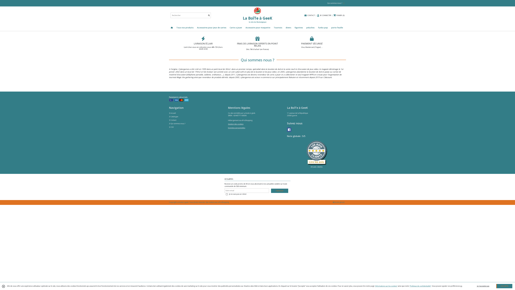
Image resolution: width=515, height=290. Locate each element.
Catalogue (174, 116)
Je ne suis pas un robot (237, 194)
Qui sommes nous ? (177, 123)
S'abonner (280, 191)
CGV (172, 127)
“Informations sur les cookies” (386, 286)
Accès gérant (339, 202)
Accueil (173, 113)
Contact (173, 120)
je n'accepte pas (483, 286)
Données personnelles (236, 128)
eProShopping (223, 202)
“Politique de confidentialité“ (420, 286)
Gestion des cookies (235, 124)
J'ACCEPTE (504, 286)
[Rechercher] (209, 15)
